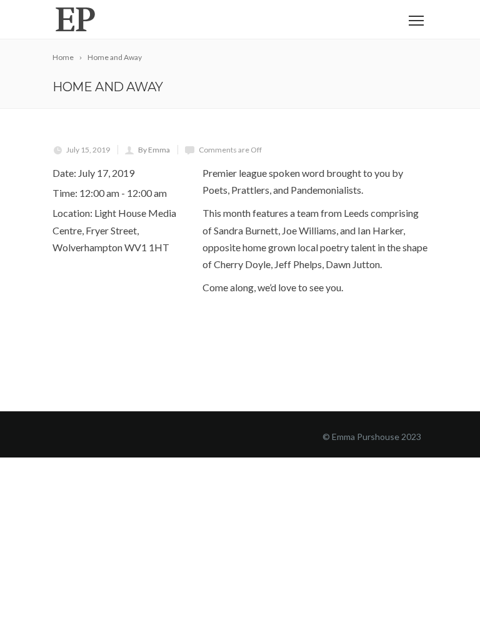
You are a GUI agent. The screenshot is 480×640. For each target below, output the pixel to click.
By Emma (154, 149)
